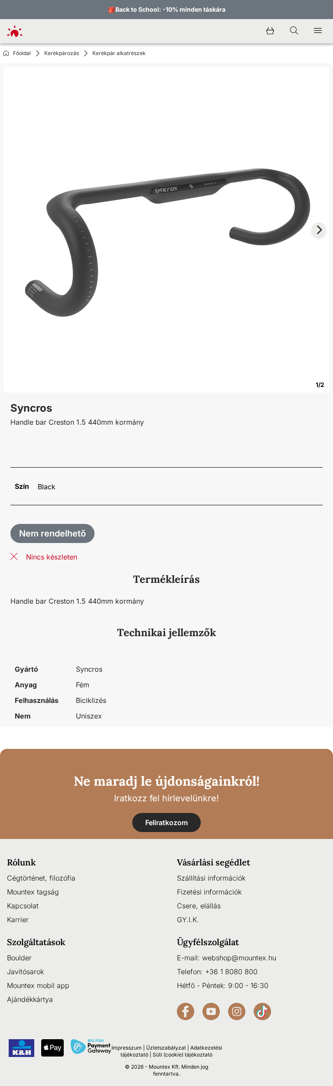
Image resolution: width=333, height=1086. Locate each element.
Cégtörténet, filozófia (41, 878)
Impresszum (126, 1047)
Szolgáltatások (36, 941)
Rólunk (21, 862)
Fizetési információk (209, 892)
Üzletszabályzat (166, 1047)
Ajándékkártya (30, 999)
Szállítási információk (211, 878)
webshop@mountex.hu (239, 957)
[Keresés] (294, 31)
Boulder (19, 957)
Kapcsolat (23, 905)
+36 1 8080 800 (231, 971)
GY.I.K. (188, 919)
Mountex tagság (33, 892)
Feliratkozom (166, 822)
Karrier (18, 919)
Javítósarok (25, 971)
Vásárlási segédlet (213, 862)
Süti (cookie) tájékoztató (182, 1054)
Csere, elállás (199, 905)
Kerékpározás (61, 53)
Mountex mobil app (38, 985)
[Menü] (318, 31)
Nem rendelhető (52, 533)
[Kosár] (270, 31)
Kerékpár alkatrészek (119, 53)
